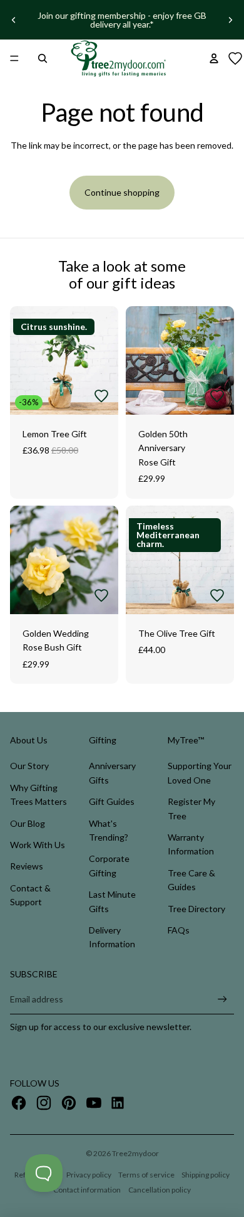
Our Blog (27, 823)
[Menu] (14, 58)
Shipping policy (205, 1174)
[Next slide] (230, 20)
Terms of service (146, 1174)
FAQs (179, 930)
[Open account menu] (214, 58)
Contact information (87, 1189)
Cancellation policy (159, 1189)
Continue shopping (122, 192)
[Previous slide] (14, 20)
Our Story (29, 765)
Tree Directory (196, 908)
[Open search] (42, 58)
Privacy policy (88, 1174)
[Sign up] (222, 999)
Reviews (26, 866)
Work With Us (37, 844)
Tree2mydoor (135, 1153)
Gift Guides (112, 801)
